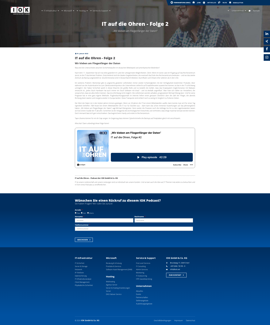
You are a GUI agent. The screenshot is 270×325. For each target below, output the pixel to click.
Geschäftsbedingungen (162, 320)
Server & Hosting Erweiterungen (118, 288)
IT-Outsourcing (141, 276)
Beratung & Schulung (114, 263)
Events (138, 294)
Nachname (139, 216)
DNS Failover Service (114, 294)
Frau (78, 213)
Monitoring (140, 272)
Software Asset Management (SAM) (119, 269)
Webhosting (110, 281)
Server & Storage (81, 266)
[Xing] (266, 41)
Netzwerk (78, 269)
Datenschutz (190, 320)
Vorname (79, 216)
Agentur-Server (111, 285)
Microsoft (68, 10)
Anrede (78, 210)
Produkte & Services (113, 266)
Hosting (82, 10)
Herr (84, 213)
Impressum (178, 320)
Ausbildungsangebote (144, 304)
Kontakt (256, 10)
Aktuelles (139, 291)
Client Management (82, 282)
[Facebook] (266, 48)
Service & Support (100, 10)
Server (108, 291)
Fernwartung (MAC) (182, 3)
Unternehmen (238, 10)
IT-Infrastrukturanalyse (83, 279)
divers (91, 213)
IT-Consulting (141, 266)
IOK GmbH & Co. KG (176, 258)
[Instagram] (266, 57)
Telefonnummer (82, 225)
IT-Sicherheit (79, 263)
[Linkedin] (266, 33)
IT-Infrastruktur (50, 10)
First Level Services (143, 263)
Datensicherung (81, 276)
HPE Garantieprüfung (144, 279)
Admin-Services (142, 269)
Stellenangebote (142, 300)
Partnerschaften (142, 297)
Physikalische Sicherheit (84, 285)
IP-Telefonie (79, 272)
